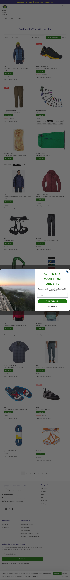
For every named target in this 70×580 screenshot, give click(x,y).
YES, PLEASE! (52, 301)
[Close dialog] (67, 271)
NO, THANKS (52, 306)
